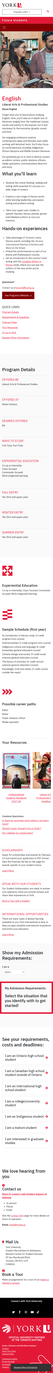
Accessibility (7, 1364)
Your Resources (10, 327)
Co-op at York (9, 332)
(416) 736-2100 (9, 1351)
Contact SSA (17, 1215)
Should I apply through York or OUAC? (21, 828)
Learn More (8, 870)
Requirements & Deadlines (15, 317)
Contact (5, 1348)
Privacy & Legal (8, 1361)
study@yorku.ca (17, 1224)
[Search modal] (48, 11)
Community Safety (9, 1359)
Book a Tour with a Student (16, 901)
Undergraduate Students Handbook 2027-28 (16, 798)
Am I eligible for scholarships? (17, 833)
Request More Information (15, 337)
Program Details (10, 312)
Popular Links (21, 11)
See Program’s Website (17, 295)
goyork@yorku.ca (25, 287)
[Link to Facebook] (19, 1312)
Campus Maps (8, 1354)
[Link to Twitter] (13, 1312)
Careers (5, 1367)
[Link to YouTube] (32, 1312)
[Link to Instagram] (26, 1312)
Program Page (9, 322)
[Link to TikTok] (38, 1312)
